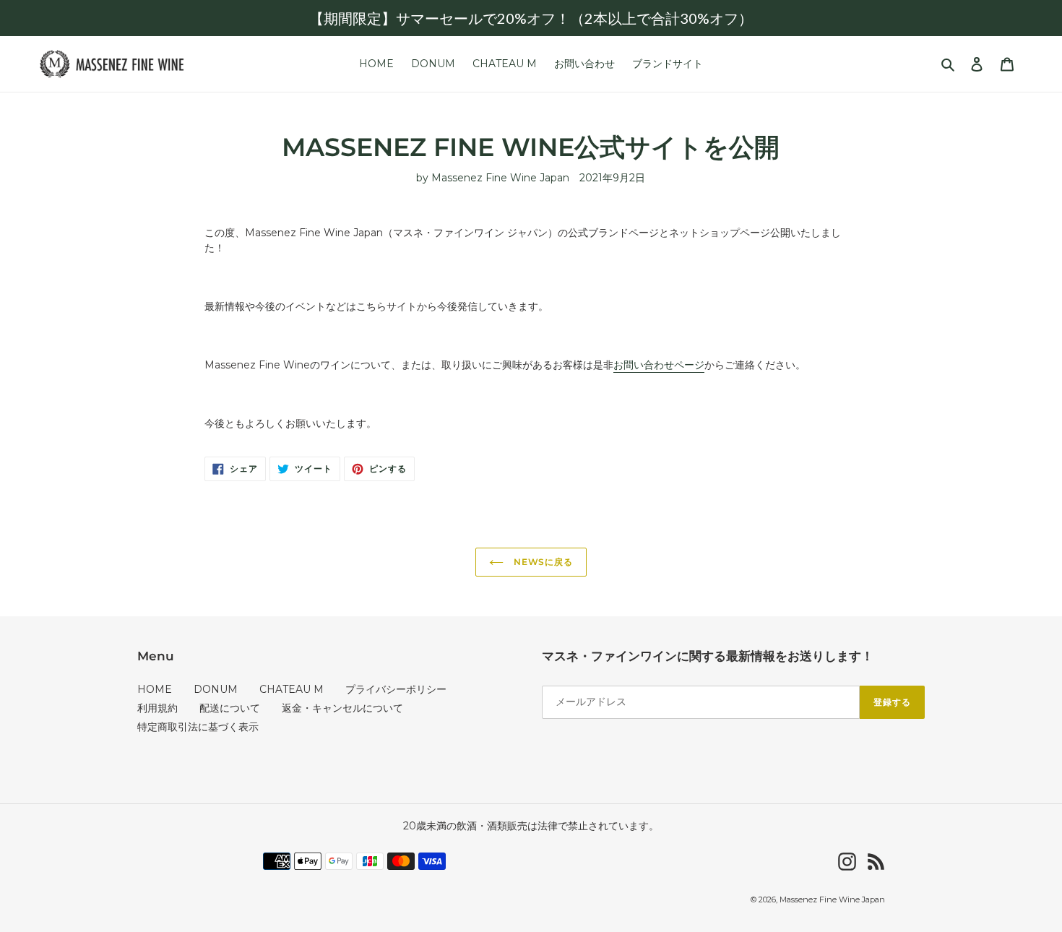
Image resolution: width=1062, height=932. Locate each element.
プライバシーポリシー (395, 689)
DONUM (216, 689)
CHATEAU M (291, 689)
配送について (229, 708)
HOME (154, 689)
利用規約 (157, 708)
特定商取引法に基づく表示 (198, 726)
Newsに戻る (542, 561)
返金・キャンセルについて (342, 708)
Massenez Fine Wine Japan (832, 899)
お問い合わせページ (658, 364)
